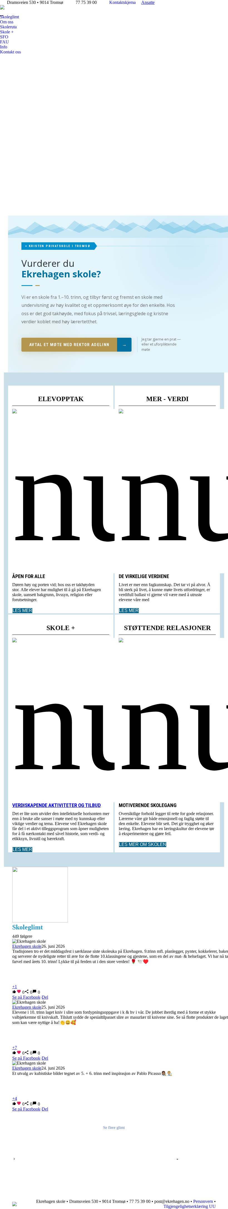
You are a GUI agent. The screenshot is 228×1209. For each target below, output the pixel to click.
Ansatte (148, 2)
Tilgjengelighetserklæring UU (189, 1206)
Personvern (203, 1201)
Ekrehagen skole (26, 946)
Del (45, 997)
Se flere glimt (114, 1128)
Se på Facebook (26, 997)
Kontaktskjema (122, 2)
